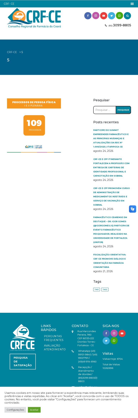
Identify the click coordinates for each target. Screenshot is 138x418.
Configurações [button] (15, 409)
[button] (9, 3)
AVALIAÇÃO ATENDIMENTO (55, 347)
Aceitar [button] (34, 409)
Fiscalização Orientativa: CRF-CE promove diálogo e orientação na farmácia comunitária (109, 260)
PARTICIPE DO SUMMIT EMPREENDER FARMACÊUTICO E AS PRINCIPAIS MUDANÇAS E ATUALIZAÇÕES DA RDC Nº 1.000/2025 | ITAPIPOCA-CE (111, 138)
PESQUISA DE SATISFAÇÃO (23, 361)
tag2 (105, 289)
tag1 (97, 289)
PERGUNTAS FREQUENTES (54, 338)
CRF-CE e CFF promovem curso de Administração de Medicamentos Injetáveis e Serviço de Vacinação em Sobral (111, 196)
